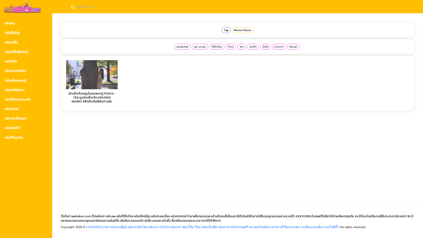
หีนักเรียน (217, 47)
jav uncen (200, 47)
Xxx (241, 47)
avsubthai (182, 47)
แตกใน (253, 47)
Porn (231, 47)
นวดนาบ (279, 47)
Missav (293, 47)
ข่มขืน (265, 47)
